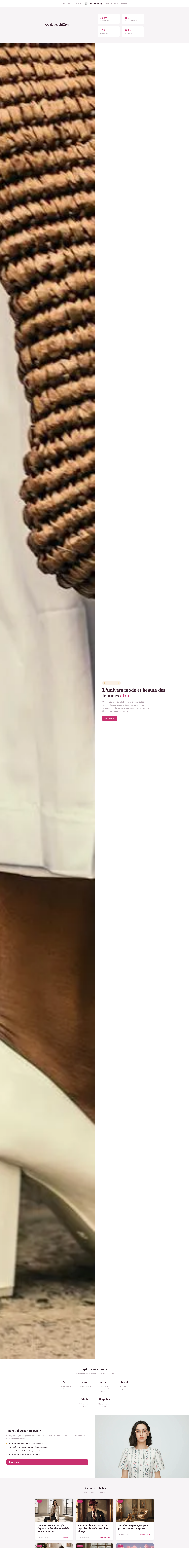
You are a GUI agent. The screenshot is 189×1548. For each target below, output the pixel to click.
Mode (116, 3)
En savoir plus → (15, 1462)
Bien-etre (78, 3)
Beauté (70, 3)
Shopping (123, 3)
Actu (63, 3)
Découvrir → (109, 718)
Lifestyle (109, 3)
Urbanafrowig (93, 3)
